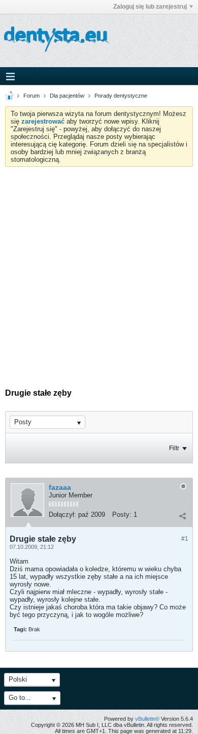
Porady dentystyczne (120, 96)
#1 (184, 538)
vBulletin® (147, 719)
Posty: (121, 514)
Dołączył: (62, 514)
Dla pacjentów (67, 96)
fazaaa (60, 487)
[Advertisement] (99, 271)
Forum (31, 96)
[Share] (182, 516)
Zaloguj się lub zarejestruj (150, 6)
